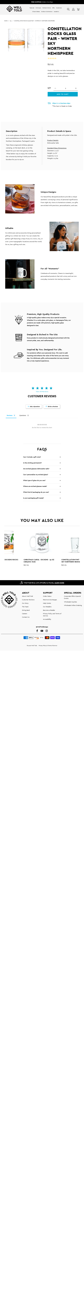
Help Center (47, 603)
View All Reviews (42, 391)
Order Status (47, 596)
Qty (49, 88)
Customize (59, 8)
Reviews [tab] (9, 415)
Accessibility (47, 619)
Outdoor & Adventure (46, 11)
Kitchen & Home (46, 8)
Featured (32, 8)
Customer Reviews (28, 600)
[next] (77, 546)
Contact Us (25, 617)
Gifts (53, 8)
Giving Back (26, 610)
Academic (56, 11)
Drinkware (38, 8)
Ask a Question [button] (35, 406)
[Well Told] (14, 9)
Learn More (59, 583)
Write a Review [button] (53, 406)
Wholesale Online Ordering (73, 605)
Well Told (34, 645)
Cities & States (36, 11)
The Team (25, 607)
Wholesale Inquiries (70, 602)
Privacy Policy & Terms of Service (48, 645)
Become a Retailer (49, 610)
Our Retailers (47, 607)
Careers (24, 614)
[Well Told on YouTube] (42, 631)
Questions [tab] (22, 415)
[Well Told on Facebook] (37, 631)
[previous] (7, 546)
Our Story (25, 603)
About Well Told (27, 596)
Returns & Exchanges (50, 600)
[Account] (73, 9)
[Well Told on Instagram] (47, 631)
